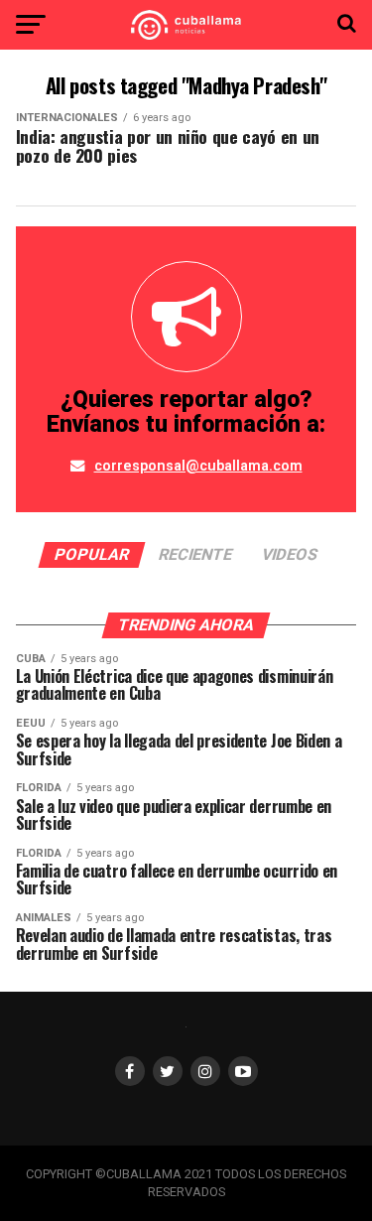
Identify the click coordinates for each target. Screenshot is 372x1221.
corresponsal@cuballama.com (198, 466)
